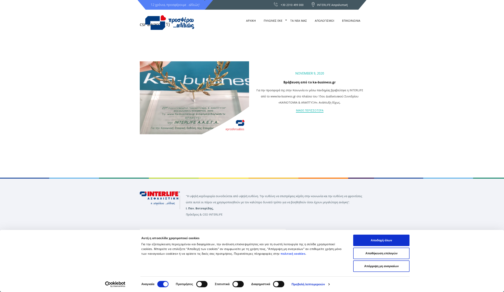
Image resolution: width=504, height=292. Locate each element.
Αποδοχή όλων (381, 240)
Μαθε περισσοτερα (309, 110)
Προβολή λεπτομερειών (308, 284)
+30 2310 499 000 (292, 5)
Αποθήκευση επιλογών (381, 253)
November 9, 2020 (309, 73)
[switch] (202, 284)
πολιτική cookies (293, 253)
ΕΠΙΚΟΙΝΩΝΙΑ (351, 20)
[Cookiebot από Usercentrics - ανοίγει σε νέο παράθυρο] (115, 284)
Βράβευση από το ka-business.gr (310, 82)
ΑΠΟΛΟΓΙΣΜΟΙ (324, 20)
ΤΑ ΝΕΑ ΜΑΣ (298, 20)
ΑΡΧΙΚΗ (251, 20)
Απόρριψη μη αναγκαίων (381, 266)
